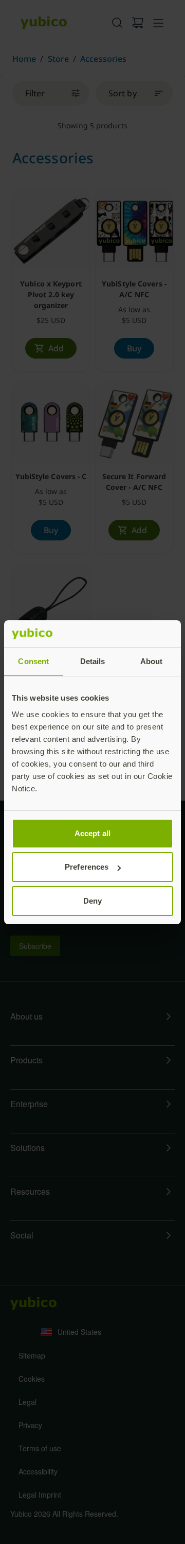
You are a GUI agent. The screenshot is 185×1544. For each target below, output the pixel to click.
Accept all (92, 833)
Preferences (86, 866)
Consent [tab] (33, 661)
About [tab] (151, 661)
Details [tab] (92, 661)
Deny (92, 900)
